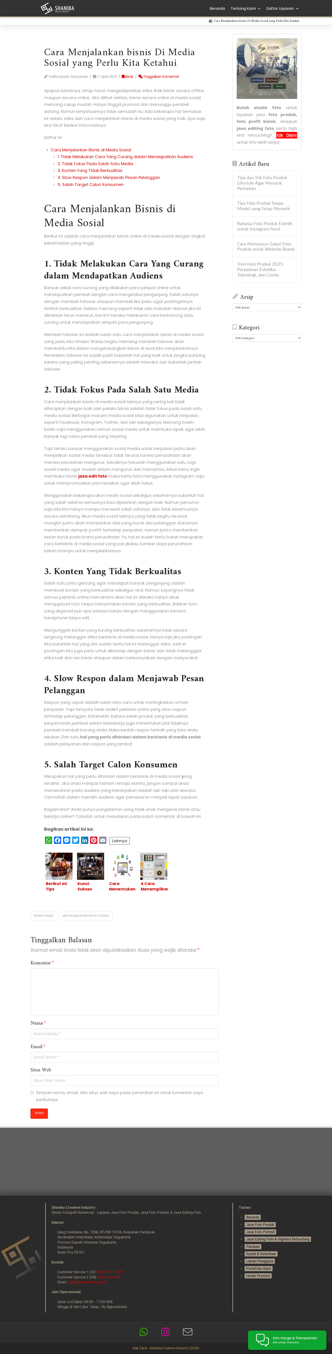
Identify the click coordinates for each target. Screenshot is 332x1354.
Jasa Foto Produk (260, 1225)
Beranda (252, 1217)
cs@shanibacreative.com (87, 1282)
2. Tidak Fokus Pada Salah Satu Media (95, 164)
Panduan (253, 1247)
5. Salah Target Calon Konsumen (91, 184)
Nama (38, 1023)
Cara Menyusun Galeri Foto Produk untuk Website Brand (265, 247)
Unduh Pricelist (258, 1276)
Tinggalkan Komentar (160, 76)
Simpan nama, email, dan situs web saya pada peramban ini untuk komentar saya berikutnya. (119, 1096)
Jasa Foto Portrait (260, 1232)
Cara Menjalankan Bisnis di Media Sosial (91, 150)
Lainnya (119, 841)
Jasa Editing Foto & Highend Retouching (277, 1239)
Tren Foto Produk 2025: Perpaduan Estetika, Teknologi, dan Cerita (260, 269)
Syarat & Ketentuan (261, 1254)
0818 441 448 (109, 1277)
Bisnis (128, 76)
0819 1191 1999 (110, 1272)
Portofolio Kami (258, 1268)
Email (37, 1047)
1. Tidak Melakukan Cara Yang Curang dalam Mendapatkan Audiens (125, 156)
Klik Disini (287, 135)
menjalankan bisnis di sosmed (86, 916)
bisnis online (44, 916)
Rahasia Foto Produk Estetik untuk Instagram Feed (264, 226)
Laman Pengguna (259, 1261)
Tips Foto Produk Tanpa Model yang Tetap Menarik (263, 206)
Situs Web (40, 1070)
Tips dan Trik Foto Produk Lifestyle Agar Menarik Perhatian (262, 183)
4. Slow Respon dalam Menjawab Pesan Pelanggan (109, 177)
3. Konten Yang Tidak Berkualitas (90, 170)
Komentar (42, 963)
